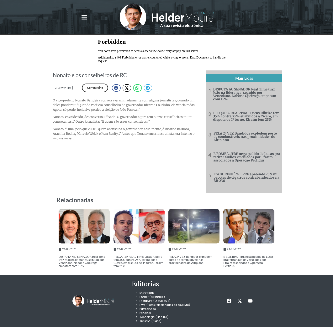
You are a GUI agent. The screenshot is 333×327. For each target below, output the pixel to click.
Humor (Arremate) (152, 297)
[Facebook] (229, 301)
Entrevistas (147, 293)
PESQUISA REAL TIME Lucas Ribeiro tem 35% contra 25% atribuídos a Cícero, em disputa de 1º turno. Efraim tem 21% (246, 116)
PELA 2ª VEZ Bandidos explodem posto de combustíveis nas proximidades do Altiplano (245, 136)
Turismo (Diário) (150, 321)
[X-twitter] (239, 301)
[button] (84, 17)
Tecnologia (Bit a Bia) (154, 317)
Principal (145, 313)
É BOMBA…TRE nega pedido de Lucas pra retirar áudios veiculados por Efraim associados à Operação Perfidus (246, 157)
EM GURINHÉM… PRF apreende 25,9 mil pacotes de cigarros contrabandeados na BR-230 (246, 177)
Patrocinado (148, 309)
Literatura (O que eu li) (155, 301)
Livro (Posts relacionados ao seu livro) (165, 305)
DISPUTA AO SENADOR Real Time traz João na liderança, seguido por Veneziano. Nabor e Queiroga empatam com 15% (244, 94)
